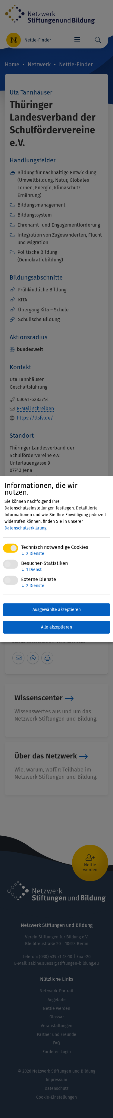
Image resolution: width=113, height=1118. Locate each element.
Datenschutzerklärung (25, 528)
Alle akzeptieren (56, 627)
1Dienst (31, 569)
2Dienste (32, 553)
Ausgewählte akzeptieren (57, 609)
